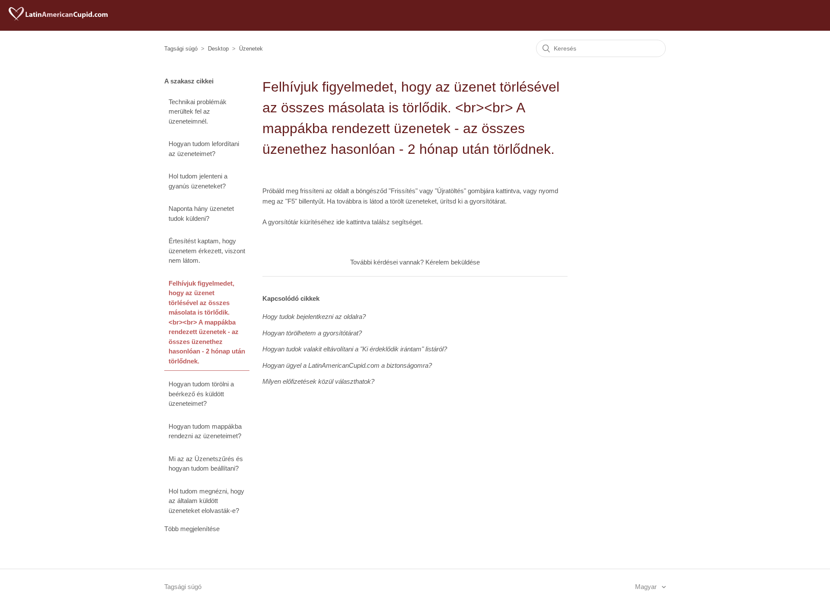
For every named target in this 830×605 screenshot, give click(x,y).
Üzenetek (251, 48)
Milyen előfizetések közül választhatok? (318, 381)
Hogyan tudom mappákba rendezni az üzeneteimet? (205, 431)
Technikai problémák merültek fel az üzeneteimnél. (198, 111)
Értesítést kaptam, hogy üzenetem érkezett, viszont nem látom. (207, 250)
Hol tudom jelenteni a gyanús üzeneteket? (198, 181)
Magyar (646, 586)
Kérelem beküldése (452, 262)
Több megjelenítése (192, 528)
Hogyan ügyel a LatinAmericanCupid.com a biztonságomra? (347, 365)
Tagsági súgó (181, 48)
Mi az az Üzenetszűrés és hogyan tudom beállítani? (206, 463)
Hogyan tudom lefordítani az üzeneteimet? (204, 148)
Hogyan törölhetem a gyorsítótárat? (312, 333)
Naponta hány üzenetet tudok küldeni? (201, 213)
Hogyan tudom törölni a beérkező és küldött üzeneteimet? (201, 393)
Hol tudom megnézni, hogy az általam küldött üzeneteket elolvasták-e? (206, 500)
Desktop (218, 48)
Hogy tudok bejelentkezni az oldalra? (314, 316)
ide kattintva (353, 222)
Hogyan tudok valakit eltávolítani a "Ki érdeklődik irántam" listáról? (354, 349)
